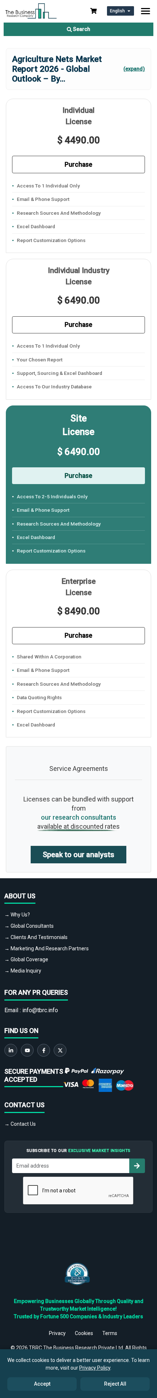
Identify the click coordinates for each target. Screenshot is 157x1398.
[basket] (93, 11)
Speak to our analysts (78, 854)
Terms (109, 1333)
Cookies (84, 1333)
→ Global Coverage (26, 959)
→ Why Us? (17, 915)
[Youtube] (27, 1050)
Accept (42, 1384)
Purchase (78, 164)
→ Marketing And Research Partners (46, 948)
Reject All (115, 1384)
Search (81, 29)
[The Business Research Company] (31, 10)
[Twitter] (60, 1050)
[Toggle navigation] (145, 11)
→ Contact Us (20, 1124)
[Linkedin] (10, 1050)
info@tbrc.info (40, 1010)
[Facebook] (43, 1050)
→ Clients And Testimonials (36, 937)
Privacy (57, 1333)
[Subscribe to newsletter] (137, 1166)
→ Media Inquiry (22, 971)
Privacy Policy (94, 1368)
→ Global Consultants (29, 926)
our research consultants (78, 817)
